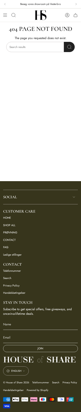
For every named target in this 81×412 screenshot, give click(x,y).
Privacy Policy (11, 285)
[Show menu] (5, 15)
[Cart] (75, 15)
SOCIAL (10, 197)
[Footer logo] (40, 359)
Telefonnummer (12, 271)
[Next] (76, 4)
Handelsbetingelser (14, 293)
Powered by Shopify (37, 390)
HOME (7, 218)
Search (7, 278)
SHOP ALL (9, 225)
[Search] (69, 47)
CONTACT (9, 240)
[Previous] (5, 4)
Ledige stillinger (12, 255)
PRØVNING (10, 232)
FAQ (5, 247)
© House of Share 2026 (16, 382)
